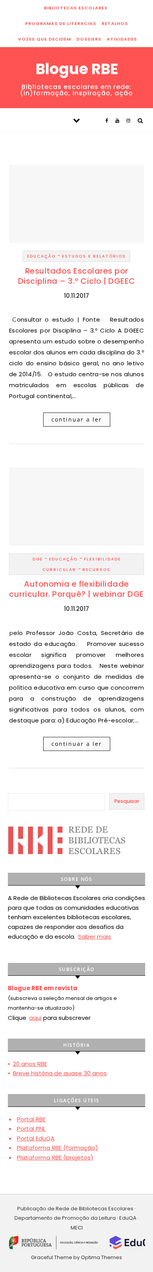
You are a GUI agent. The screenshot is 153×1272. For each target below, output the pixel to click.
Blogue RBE (77, 69)
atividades (122, 39)
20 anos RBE (30, 1064)
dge (38, 559)
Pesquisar (126, 801)
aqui (35, 1018)
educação (41, 256)
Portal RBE (31, 1119)
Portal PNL (31, 1128)
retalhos (115, 23)
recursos (96, 570)
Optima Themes (101, 1257)
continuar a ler (76, 419)
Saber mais (94, 936)
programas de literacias (60, 23)
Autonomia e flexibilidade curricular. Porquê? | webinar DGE (76, 589)
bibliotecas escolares (75, 8)
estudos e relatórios (94, 256)
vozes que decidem (44, 39)
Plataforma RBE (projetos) (55, 1157)
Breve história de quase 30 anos (60, 1073)
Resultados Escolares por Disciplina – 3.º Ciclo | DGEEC (76, 275)
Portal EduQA (36, 1138)
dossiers (88, 39)
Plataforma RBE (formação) (57, 1148)
